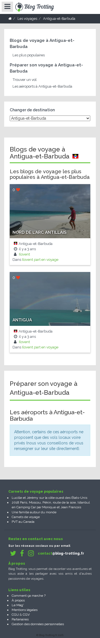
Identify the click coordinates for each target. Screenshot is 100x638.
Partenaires (20, 619)
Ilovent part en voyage (40, 259)
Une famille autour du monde (34, 512)
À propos (18, 600)
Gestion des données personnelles (38, 624)
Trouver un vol (24, 79)
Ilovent (24, 254)
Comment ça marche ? (29, 596)
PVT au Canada (23, 522)
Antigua (22, 319)
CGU (15, 615)
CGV (26, 615)
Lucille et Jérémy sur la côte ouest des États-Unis (49, 498)
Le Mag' (18, 605)
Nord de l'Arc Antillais (39, 232)
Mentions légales (25, 610)
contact (61, 553)
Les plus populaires (28, 55)
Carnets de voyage (26, 517)
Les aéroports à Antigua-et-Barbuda (42, 86)
